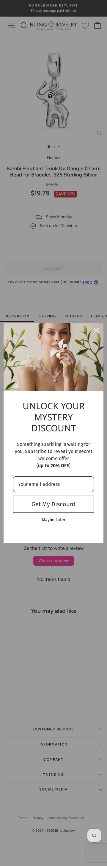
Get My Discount (53, 504)
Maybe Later (53, 519)
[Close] (96, 330)
